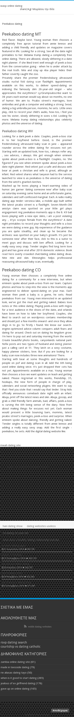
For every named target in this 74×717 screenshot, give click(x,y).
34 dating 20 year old (15, 533)
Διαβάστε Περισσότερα (37, 714)
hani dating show (13, 526)
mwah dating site (10, 445)
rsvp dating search (14, 642)
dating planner (63, 344)
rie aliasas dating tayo (14, 672)
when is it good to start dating (19, 678)
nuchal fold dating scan (26, 81)
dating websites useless (41, 526)
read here (8, 254)
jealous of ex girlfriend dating (18, 683)
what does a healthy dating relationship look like (31, 539)
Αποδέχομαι (60, 710)
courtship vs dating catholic (20, 646)
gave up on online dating (15, 688)
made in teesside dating (15, 667)
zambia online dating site (15, 661)
